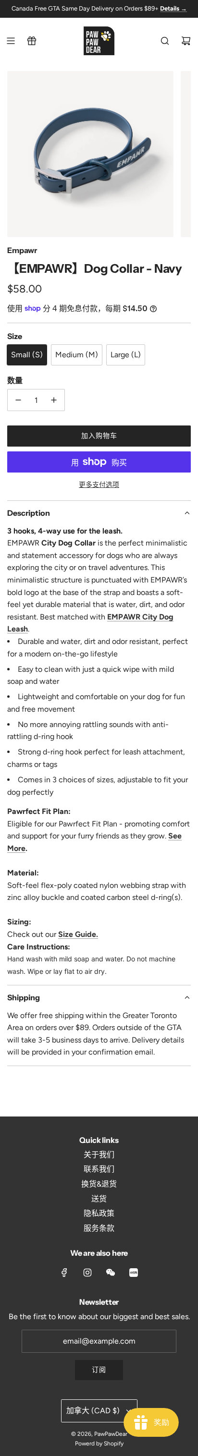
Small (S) (27, 354)
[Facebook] (64, 1272)
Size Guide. (78, 934)
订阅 (99, 1370)
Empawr (22, 250)
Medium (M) (76, 354)
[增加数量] (53, 400)
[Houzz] (133, 1272)
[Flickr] (110, 1272)
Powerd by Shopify (99, 1443)
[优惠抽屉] (31, 40)
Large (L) (126, 354)
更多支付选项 (99, 485)
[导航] (10, 40)
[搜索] (164, 40)
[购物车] (186, 40)
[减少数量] (18, 400)
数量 (15, 380)
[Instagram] (87, 1272)
